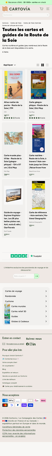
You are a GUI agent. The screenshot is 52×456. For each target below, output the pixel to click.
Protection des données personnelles (18, 430)
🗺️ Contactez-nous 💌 (10, 359)
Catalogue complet (9, 383)
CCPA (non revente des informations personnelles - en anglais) (18, 434)
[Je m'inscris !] (36, 276)
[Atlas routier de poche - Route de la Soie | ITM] (13, 95)
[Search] (48, 15)
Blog (4, 369)
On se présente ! (8, 366)
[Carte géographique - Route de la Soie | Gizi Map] (38, 95)
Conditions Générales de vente (16, 427)
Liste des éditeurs (8, 379)
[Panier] (41, 9)
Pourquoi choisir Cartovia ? (12, 355)
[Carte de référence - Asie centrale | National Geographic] (38, 204)
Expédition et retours (10, 373)
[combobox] (26, 15)
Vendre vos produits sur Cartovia (14, 376)
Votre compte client (9, 362)
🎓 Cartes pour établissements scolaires (17, 386)
